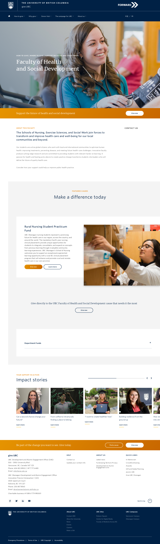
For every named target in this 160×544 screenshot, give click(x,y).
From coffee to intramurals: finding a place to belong (62, 418)
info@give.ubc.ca (20, 471)
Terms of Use (32, 540)
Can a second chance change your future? (30, 418)
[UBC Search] (149, 3)
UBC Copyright (46, 540)
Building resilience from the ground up (130, 418)
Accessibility (59, 540)
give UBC (13, 455)
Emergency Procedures (16, 540)
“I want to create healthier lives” (98, 417)
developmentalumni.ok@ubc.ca (26, 489)
